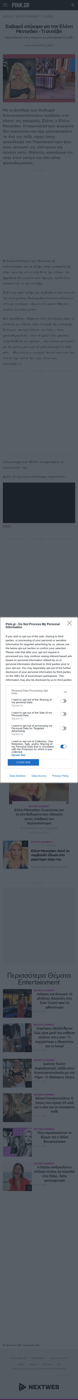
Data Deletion (17, 775)
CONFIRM (23, 762)
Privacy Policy (60, 775)
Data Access (39, 775)
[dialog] (39, 700)
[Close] (70, 624)
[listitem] (39, 692)
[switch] (63, 701)
